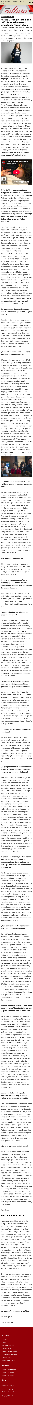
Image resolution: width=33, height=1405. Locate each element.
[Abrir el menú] (30, 11)
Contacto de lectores (8, 1372)
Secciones (5, 1336)
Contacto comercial (7, 1375)
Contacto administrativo (9, 1369)
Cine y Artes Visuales (7, 16)
